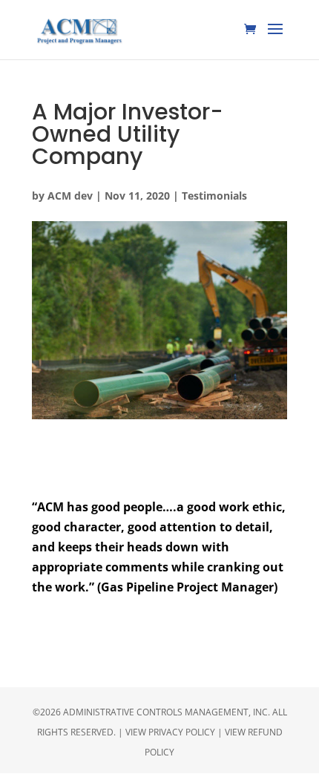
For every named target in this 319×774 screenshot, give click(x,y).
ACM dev (70, 195)
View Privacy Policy (170, 732)
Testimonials (214, 195)
